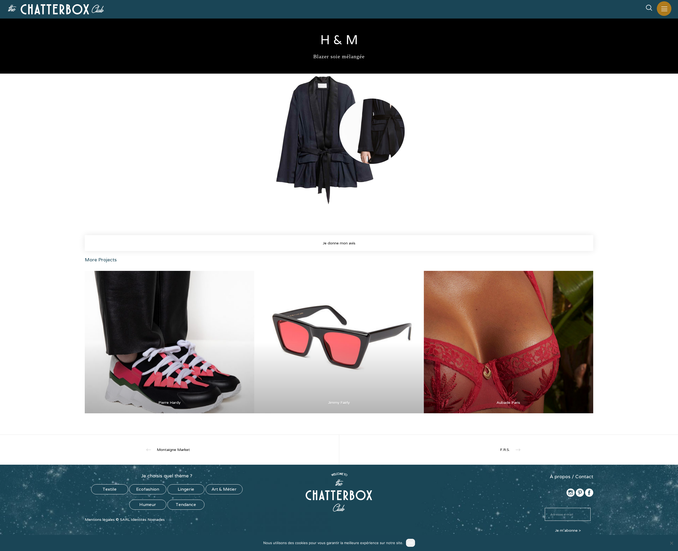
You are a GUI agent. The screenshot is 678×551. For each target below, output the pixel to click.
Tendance (186, 504)
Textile (109, 489)
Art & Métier (224, 489)
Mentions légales (100, 519)
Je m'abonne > (568, 530)
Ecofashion (147, 489)
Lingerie (186, 489)
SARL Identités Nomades (142, 519)
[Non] (671, 543)
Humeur (147, 504)
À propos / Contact (571, 476)
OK (410, 542)
